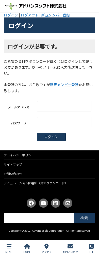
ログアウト (30, 14)
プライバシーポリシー (19, 155)
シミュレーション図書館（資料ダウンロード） (36, 183)
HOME (27, 251)
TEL (91, 251)
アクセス (47, 251)
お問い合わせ (13, 173)
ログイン (11, 14)
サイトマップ (13, 164)
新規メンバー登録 (55, 14)
